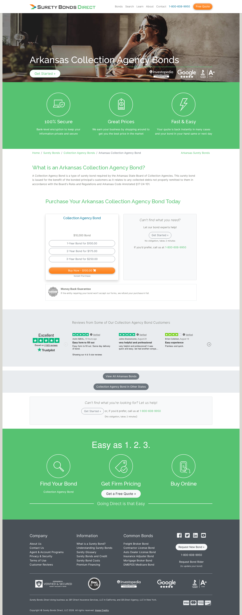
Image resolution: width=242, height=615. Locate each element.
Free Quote (203, 6)
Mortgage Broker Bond (137, 560)
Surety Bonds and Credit (92, 556)
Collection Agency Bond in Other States (121, 386)
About (150, 6)
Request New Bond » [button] (191, 547)
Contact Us (37, 547)
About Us (35, 543)
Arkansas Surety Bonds (195, 152)
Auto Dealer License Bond (139, 552)
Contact (161, 6)
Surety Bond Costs (88, 560)
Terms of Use (38, 560)
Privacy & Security (41, 556)
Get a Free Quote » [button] (121, 494)
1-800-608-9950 (179, 6)
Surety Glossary (86, 552)
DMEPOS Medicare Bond (138, 564)
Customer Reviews (41, 564)
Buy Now (80, 270)
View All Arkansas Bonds (121, 376)
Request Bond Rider (191, 561)
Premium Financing (88, 564)
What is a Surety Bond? (91, 543)
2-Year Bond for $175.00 (82, 251)
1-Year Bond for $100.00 (82, 243)
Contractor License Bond (139, 547)
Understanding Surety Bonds (94, 547)
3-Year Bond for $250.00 (82, 259)
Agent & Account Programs (47, 552)
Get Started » (45, 74)
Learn (139, 6)
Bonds (119, 6)
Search (129, 6)
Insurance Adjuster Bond (138, 556)
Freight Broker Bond (135, 543)
